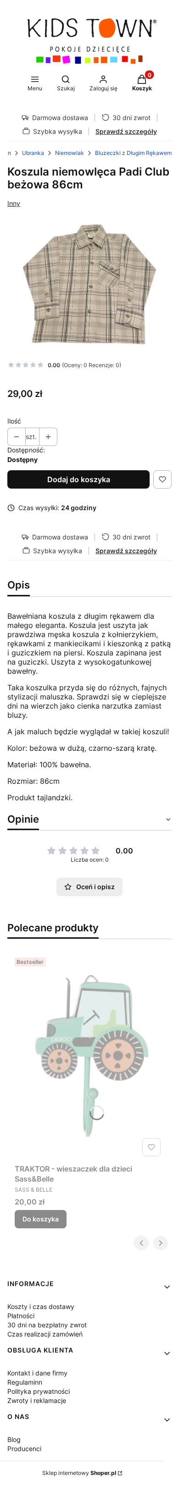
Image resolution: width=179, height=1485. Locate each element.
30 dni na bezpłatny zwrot (47, 1325)
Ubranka (33, 152)
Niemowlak (69, 152)
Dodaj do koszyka (78, 479)
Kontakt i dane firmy (37, 1373)
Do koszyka (40, 1219)
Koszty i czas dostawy (40, 1306)
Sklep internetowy (79, 1472)
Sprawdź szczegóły (126, 131)
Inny (13, 203)
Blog (14, 1439)
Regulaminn (24, 1382)
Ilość (14, 421)
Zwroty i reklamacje (36, 1400)
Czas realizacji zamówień (45, 1334)
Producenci (24, 1448)
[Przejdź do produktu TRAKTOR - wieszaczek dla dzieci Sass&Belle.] (89, 1057)
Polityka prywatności (38, 1391)
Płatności (20, 1316)
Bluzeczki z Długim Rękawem (133, 152)
